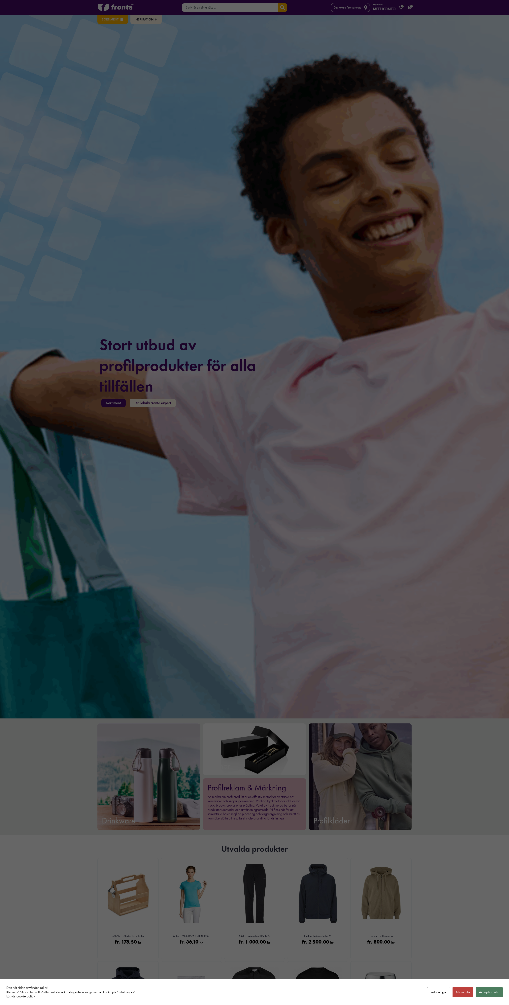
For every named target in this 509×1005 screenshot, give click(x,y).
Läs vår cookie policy (20, 996)
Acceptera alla (489, 992)
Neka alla (463, 992)
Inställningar (438, 992)
